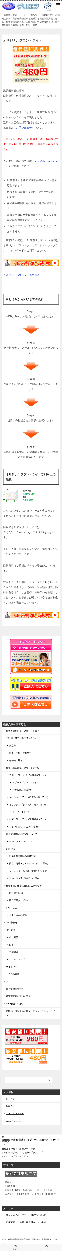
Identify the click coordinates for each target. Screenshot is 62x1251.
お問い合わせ (24, 127)
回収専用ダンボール (19, 900)
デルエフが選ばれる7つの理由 (24, 878)
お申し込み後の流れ (22, 789)
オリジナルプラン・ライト (25, 812)
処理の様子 (11, 849)
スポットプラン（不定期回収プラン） (28, 775)
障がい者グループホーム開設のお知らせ (26, 1215)
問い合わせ (11, 922)
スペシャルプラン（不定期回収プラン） (29, 797)
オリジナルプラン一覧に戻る (23, 275)
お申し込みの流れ (18, 915)
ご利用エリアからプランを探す (21, 738)
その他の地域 (16, 760)
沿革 (11, 944)
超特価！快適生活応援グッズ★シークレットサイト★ (31, 1013)
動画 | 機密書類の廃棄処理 (22, 856)
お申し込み (11, 908)
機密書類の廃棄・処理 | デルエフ (22, 731)
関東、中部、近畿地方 (20, 753)
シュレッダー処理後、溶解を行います (28, 871)
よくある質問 (12, 974)
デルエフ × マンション (20, 841)
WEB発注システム (15, 1003)
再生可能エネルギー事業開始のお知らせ (26, 1222)
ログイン (10, 1098)
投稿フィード (12, 1106)
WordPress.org (13, 1121)
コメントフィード (15, 1113)
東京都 (12, 745)
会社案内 (10, 930)
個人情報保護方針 (15, 989)
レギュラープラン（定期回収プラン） (28, 819)
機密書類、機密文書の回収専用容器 (24, 885)
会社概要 (13, 937)
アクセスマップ (17, 959)
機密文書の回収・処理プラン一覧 (22, 767)
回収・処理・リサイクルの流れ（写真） (29, 863)
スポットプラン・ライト (24, 782)
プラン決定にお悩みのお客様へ (24, 826)
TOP (30, 1141)
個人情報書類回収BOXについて (21, 834)
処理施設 (13, 952)
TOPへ (46, 1249)
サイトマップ (12, 966)
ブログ (9, 981)
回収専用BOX (16, 893)
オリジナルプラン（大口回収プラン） (28, 804)
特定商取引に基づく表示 (18, 996)
